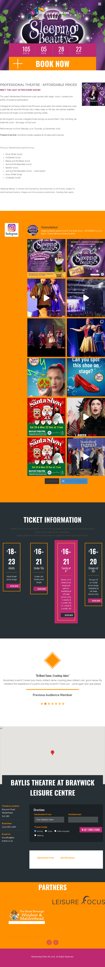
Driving (40, 831)
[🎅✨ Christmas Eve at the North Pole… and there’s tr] (46, 417)
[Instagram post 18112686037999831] (46, 258)
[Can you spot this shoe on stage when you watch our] (86, 377)
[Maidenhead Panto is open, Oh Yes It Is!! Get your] (86, 457)
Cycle (49, 831)
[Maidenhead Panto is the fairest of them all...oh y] (86, 298)
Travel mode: (41, 827)
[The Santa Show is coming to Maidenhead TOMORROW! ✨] (46, 457)
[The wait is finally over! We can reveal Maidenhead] (86, 258)
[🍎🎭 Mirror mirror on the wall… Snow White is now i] (86, 337)
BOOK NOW (52, 63)
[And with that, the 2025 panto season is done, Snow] (46, 298)
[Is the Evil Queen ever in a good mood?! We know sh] (86, 417)
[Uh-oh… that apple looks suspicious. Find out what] (46, 377)
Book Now (14, 586)
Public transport (63, 831)
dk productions (46, 189)
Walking (40, 835)
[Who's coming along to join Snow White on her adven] (46, 337)
